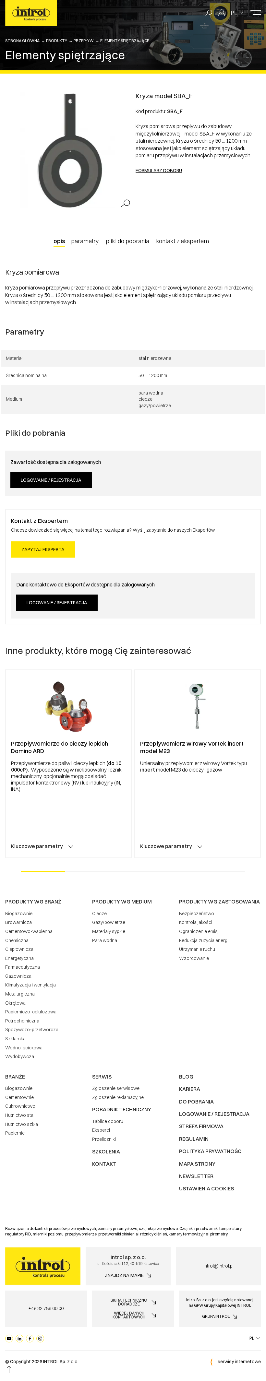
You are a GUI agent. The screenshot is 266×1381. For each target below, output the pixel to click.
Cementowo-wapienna (29, 931)
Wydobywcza (19, 1056)
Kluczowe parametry (37, 846)
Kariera (189, 1089)
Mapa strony (197, 1164)
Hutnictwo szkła (21, 1124)
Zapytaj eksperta (43, 549)
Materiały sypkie (108, 931)
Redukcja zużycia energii (204, 940)
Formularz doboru (159, 170)
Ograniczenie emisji (199, 931)
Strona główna (22, 40)
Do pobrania (196, 1101)
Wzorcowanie (194, 958)
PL (234, 13)
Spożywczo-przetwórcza (31, 1030)
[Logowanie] (221, 13)
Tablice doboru (107, 1121)
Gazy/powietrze (108, 922)
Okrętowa (15, 1003)
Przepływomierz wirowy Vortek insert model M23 (192, 747)
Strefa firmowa (201, 1126)
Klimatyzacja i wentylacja (30, 985)
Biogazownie (18, 913)
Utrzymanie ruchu (197, 949)
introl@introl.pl (218, 1266)
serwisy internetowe (239, 1361)
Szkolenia (106, 1151)
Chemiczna (17, 940)
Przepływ (84, 40)
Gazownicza (18, 976)
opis (59, 241)
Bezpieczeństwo (196, 913)
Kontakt (104, 1164)
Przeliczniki (104, 1139)
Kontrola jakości (195, 922)
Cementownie (19, 1097)
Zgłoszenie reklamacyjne (118, 1097)
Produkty (56, 40)
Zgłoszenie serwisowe (115, 1088)
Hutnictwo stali (20, 1115)
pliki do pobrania (127, 241)
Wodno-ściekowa (23, 1048)
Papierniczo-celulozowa (30, 1012)
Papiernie (15, 1133)
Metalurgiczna (20, 994)
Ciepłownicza (19, 949)
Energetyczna (19, 958)
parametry (85, 241)
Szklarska (15, 1039)
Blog (186, 1076)
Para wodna (104, 940)
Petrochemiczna (22, 1021)
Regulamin (194, 1139)
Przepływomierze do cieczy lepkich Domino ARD (59, 747)
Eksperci (101, 1130)
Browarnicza (18, 922)
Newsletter (196, 1176)
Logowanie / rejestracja (51, 480)
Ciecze (99, 913)
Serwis (102, 1076)
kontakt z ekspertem (182, 241)
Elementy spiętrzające (124, 40)
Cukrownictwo (20, 1106)
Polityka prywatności (211, 1151)
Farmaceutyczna (22, 967)
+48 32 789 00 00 (46, 1308)
